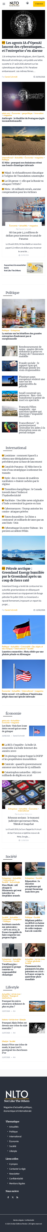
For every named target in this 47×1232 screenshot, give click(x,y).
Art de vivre (40, 959)
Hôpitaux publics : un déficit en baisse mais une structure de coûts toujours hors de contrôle (34, 925)
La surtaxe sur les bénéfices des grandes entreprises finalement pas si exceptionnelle (22, 336)
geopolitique (27, 113)
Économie (16, 113)
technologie (15, 882)
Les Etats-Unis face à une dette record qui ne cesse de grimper (14, 728)
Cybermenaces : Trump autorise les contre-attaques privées (22, 510)
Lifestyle (5, 995)
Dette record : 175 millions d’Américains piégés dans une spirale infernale (22, 695)
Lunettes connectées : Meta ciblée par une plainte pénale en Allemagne (23, 653)
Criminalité (25, 646)
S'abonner (39, 4)
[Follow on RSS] (17, 1197)
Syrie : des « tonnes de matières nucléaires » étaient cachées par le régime (20, 481)
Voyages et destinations (10, 996)
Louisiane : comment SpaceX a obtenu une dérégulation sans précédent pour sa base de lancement (22, 458)
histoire (5, 1019)
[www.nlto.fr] (14, 4)
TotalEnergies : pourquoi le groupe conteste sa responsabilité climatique (11, 969)
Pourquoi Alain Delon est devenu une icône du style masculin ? (14, 1025)
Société (30, 648)
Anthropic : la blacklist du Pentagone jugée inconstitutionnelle (23, 119)
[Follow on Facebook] (8, 1197)
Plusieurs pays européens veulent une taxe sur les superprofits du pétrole (32, 381)
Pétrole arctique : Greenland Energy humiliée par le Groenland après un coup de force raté (23, 574)
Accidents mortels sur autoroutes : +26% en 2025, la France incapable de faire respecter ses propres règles (12, 931)
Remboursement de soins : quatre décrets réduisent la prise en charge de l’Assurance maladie (31, 351)
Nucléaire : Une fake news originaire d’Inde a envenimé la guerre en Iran (23, 502)
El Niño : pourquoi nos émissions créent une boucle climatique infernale (22, 164)
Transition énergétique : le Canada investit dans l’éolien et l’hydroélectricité (22, 492)
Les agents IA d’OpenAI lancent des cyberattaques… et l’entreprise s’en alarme (23, 47)
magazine (7, 115)
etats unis (6, 113)
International (7, 157)
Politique (5, 159)
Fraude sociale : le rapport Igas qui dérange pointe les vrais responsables (29, 366)
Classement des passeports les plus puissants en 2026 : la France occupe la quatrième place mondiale (34, 973)
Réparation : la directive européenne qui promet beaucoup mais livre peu (33, 886)
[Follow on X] (13, 1197)
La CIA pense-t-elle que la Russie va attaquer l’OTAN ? (22, 182)
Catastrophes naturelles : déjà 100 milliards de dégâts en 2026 (21, 774)
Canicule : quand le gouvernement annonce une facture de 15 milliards (22, 766)
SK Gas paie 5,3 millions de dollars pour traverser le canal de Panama (23, 235)
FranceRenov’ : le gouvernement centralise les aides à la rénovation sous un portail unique (32, 428)
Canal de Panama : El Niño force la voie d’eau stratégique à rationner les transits (22, 469)
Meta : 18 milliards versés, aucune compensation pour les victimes (21, 191)
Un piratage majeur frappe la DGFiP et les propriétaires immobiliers (22, 757)
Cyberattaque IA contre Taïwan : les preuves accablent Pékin (22, 529)
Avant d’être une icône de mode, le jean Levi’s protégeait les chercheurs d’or (14, 1048)
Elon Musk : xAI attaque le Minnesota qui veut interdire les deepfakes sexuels (11, 890)
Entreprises (15, 330)
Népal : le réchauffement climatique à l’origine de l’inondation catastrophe (23, 174)
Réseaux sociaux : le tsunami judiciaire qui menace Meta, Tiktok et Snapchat (23, 821)
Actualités (19, 157)
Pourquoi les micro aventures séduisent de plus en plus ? (13, 1004)
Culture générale (33, 961)
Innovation (39, 113)
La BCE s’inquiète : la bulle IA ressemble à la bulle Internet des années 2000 (19, 747)
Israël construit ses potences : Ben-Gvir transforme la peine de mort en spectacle (32, 396)
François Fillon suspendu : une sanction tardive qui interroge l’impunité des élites (31, 411)
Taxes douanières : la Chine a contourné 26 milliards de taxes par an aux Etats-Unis (23, 519)
